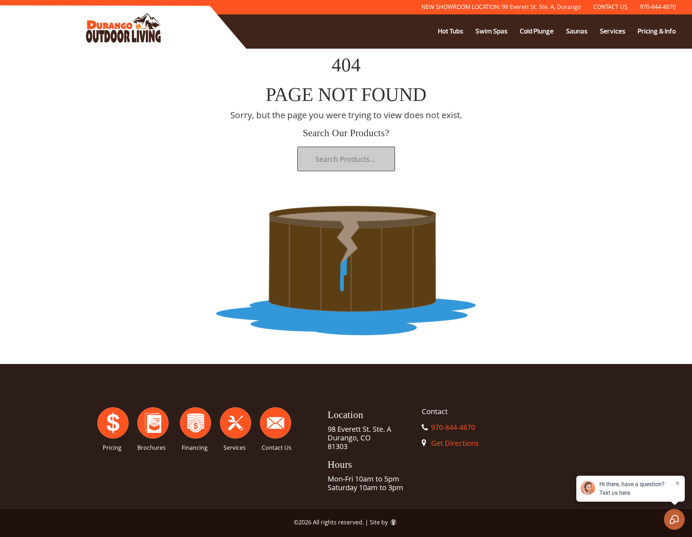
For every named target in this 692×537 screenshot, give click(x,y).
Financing (195, 448)
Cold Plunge (537, 31)
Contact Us (277, 448)
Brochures (151, 448)
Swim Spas (491, 31)
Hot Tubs (450, 31)
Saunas (576, 31)
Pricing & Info (657, 31)
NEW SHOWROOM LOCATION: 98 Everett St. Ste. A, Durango (501, 7)
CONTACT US (610, 7)
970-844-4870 (658, 7)
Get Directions (455, 443)
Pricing (112, 448)
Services (612, 31)
